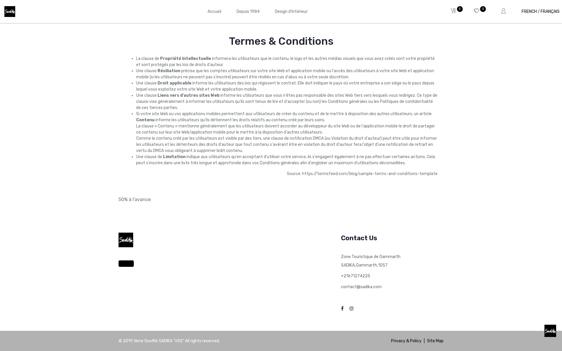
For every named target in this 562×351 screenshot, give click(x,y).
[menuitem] (214, 11)
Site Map (435, 340)
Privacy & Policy (406, 340)
